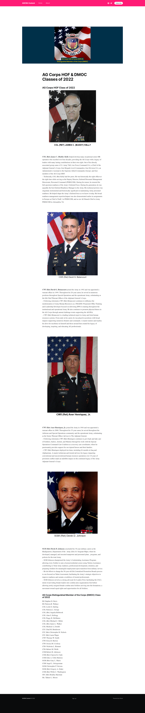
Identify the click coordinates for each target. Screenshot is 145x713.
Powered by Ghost (118, 698)
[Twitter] (111, 3)
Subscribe (119, 3)
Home (40, 3)
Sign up (74, 698)
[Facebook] (108, 3)
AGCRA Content (28, 3)
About (48, 3)
